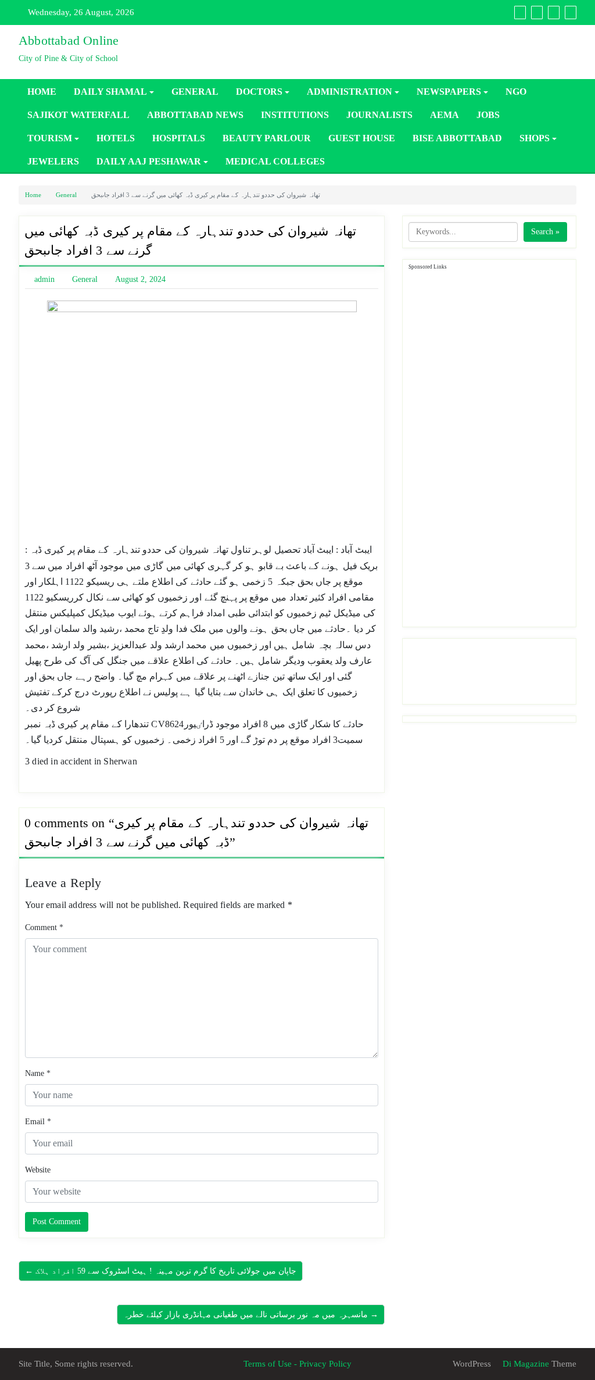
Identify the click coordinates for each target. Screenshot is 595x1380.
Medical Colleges (275, 161)
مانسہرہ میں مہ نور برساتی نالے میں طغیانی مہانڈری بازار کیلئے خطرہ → (250, 1314)
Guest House (361, 138)
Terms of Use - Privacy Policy (297, 1363)
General (194, 91)
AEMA (444, 115)
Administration (349, 91)
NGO (516, 91)
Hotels (115, 138)
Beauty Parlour (267, 138)
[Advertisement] (492, 446)
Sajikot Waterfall (78, 115)
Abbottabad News (195, 115)
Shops (534, 138)
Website (38, 1170)
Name (38, 1073)
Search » (545, 231)
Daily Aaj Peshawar (148, 161)
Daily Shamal (110, 91)
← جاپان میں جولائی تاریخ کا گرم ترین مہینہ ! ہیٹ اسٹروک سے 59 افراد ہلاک (160, 1271)
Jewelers (53, 161)
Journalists (379, 115)
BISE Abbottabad (457, 138)
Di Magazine (524, 1363)
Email (38, 1121)
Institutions (295, 115)
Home (41, 91)
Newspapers (449, 91)
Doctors (259, 91)
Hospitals (178, 138)
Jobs (488, 115)
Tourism (49, 138)
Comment (44, 927)
